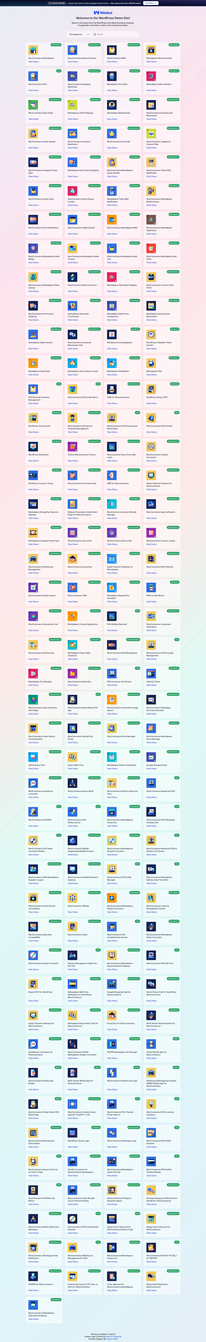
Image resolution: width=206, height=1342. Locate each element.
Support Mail (112, 1339)
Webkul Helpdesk (113, 1336)
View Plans (149, 3)
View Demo (33, 61)
